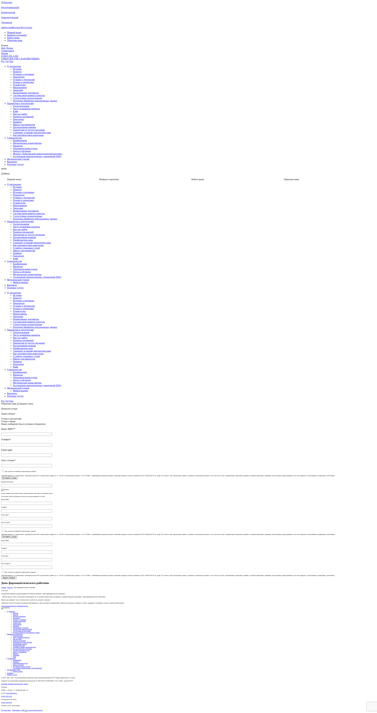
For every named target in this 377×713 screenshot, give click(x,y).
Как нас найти (20, 114)
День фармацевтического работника (12, 606)
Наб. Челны (7, 48)
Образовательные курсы (25, 148)
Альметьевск (7, 50)
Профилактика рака (23, 240)
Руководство (19, 85)
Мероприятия (20, 87)
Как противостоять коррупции (28, 135)
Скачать (25, 606)
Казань (4, 53)
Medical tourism (20, 282)
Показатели (19, 77)
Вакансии (18, 146)
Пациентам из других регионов (29, 130)
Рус (3, 61)
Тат (7, 61)
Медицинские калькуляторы (27, 143)
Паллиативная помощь (24, 127)
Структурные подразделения (27, 98)
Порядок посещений (23, 116)
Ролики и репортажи (23, 82)
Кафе (15, 111)
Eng (11, 61)
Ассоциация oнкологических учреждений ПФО (37, 156)
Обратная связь (14, 40)
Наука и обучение (22, 151)
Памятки (17, 122)
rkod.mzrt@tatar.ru (11, 693)
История (17, 69)
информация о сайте (18, 710)
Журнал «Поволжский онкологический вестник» (37, 153)
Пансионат (18, 119)
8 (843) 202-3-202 (9, 56)
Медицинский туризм (18, 159)
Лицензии (18, 90)
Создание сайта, (6, 710)
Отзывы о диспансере (24, 79)
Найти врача (13, 38)
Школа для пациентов (24, 124)
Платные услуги (15, 164)
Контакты (12, 161)
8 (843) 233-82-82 (6, 702)
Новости (17, 71)
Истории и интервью (23, 74)
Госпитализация (21, 106)
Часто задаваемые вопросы (26, 108)
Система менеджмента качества (29, 95)
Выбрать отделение (17, 35)
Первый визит (14, 32)
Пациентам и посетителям (20, 103)
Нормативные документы (26, 93)
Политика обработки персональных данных (35, 101)
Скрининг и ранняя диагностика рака (32, 132)
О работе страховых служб (26, 248)
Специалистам (14, 138)
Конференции (20, 140)
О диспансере (14, 66)
